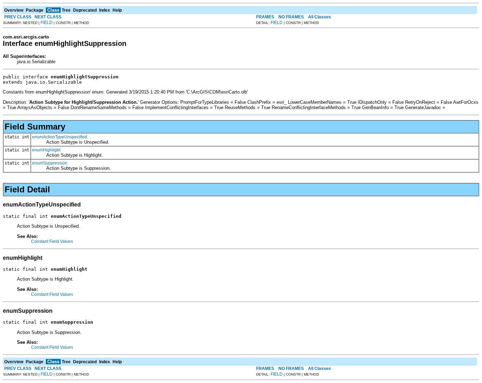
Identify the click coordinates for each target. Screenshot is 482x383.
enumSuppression (49, 163)
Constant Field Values (52, 241)
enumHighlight (46, 150)
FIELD (47, 22)
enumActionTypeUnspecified (59, 136)
